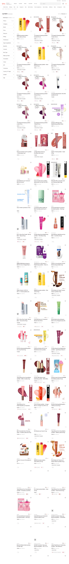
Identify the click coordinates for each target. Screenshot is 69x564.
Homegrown (59, 7)
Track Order (59, 0)
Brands (15, 3)
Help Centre (64, 0)
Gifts (64, 7)
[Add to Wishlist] (31, 17)
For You (35, 3)
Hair (17, 7)
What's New (5, 7)
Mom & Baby (45, 7)
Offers (25, 3)
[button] (12, 7)
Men (26, 7)
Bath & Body (30, 7)
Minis (55, 7)
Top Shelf (30, 3)
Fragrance (21, 7)
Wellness (50, 7)
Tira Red (20, 3)
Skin (14, 7)
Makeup (10, 7)
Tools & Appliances (37, 7)
